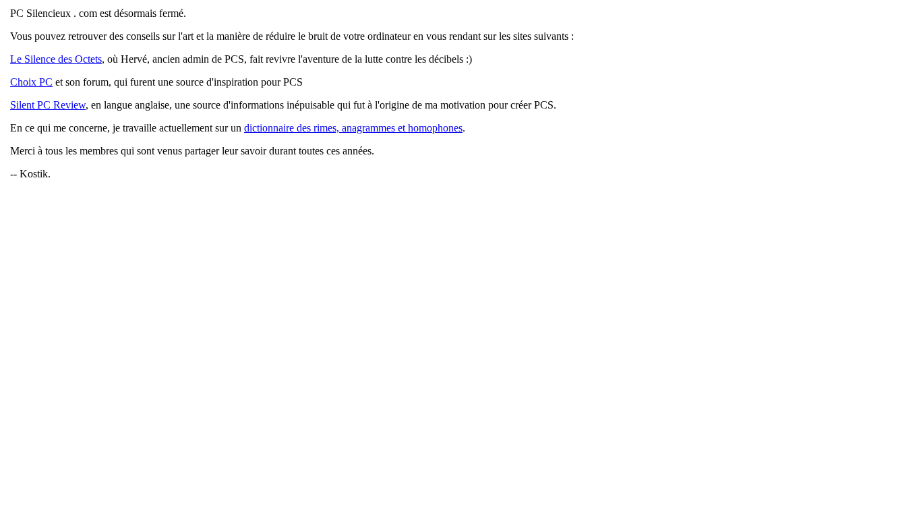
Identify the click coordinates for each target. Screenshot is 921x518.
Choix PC (31, 82)
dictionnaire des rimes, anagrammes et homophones (353, 128)
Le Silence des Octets (56, 59)
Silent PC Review (48, 105)
